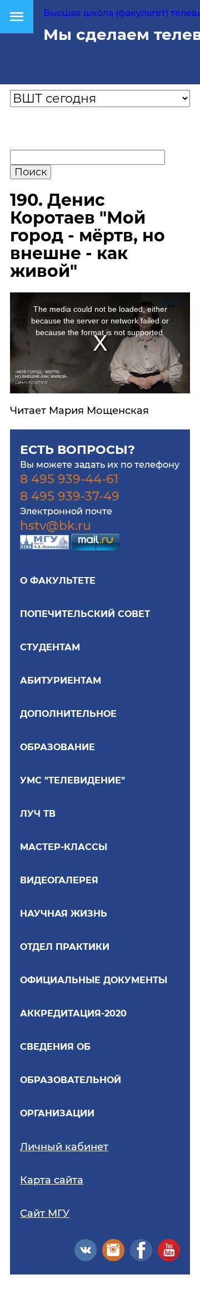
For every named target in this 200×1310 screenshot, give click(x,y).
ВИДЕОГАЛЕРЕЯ (59, 880)
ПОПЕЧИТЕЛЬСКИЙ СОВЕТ (85, 614)
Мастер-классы (63, 847)
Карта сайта (51, 1180)
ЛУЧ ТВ (38, 813)
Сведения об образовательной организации (70, 1080)
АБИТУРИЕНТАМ (60, 680)
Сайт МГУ (44, 1213)
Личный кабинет (64, 1147)
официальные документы (93, 980)
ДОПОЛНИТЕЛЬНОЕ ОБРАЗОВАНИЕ (68, 730)
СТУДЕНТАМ (50, 647)
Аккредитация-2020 (73, 1013)
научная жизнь (63, 913)
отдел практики (64, 947)
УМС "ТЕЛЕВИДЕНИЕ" (72, 780)
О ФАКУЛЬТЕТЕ (58, 580)
